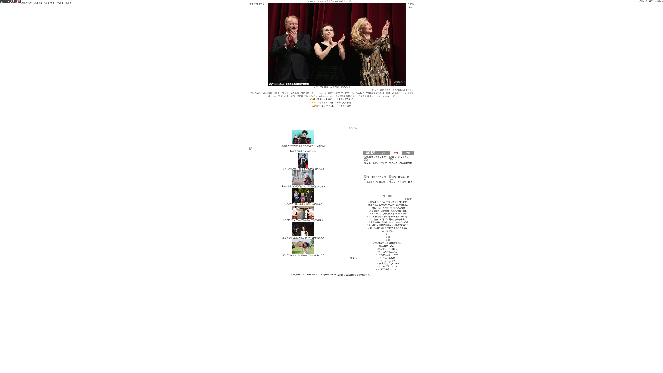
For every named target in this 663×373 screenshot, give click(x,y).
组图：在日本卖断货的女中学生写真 (388, 208)
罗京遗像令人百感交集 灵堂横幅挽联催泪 (388, 210)
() (410, 7)
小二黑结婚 (390, 260)
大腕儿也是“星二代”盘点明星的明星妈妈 (388, 202)
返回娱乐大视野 (646, 1)
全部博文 (367, 275)
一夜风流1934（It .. (389, 266)
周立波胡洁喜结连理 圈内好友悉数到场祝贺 (388, 216)
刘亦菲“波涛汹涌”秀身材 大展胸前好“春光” (388, 225)
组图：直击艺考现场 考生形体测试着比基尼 (388, 205)
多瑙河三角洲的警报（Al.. (390, 243)
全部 (388, 240)
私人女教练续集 (389, 252)
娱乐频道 (38, 3)
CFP (321, 87)
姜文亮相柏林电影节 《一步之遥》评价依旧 (333, 99)
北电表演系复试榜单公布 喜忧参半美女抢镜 (388, 222)
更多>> (353, 258)
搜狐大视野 (26, 3)
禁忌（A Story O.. (390, 249)
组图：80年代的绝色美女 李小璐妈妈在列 (388, 213)
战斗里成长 (390, 257)
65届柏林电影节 (64, 3)
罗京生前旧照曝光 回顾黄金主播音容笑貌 (389, 228)
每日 (388, 234)
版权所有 (350, 275)
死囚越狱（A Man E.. (390, 269)
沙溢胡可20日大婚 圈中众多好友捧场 (388, 219)
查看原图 (253, 4)
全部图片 (262, 4)
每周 (388, 237)
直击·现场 (49, 3)
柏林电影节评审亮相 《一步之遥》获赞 (333, 102)
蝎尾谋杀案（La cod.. (389, 255)
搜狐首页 (659, 1)
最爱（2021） (390, 246)
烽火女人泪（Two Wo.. (389, 263)
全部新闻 (358, 275)
